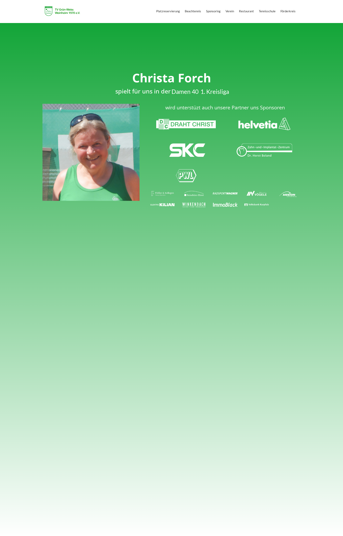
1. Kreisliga (214, 91)
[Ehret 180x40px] (194, 192)
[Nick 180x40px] (256, 192)
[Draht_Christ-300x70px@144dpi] (186, 119)
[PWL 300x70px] (186, 170)
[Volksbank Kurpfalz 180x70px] (256, 203)
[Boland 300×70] (264, 145)
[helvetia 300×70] (264, 119)
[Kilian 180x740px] (162, 203)
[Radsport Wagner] (225, 192)
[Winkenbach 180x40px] (194, 203)
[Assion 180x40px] (288, 193)
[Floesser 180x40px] (162, 192)
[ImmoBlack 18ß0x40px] (225, 203)
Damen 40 (185, 91)
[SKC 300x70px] (186, 145)
